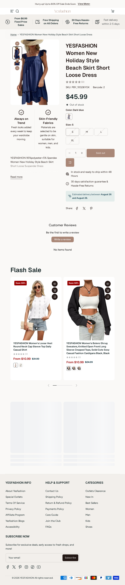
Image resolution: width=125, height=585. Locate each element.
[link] (77, 208)
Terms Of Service (15, 502)
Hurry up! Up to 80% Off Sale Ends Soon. (55, 4)
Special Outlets (14, 496)
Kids (87, 520)
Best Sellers (91, 502)
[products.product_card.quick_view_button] (55, 284)
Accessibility (13, 526)
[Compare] (70, 162)
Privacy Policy (13, 508)
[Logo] (62, 11)
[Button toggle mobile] (12, 11)
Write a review (62, 239)
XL (72, 140)
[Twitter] (14, 567)
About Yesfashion (15, 490)
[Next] (17, 68)
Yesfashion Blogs (15, 520)
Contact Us (51, 490)
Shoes (88, 526)
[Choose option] (55, 290)
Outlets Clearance (95, 490)
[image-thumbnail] (17, 52)
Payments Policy (54, 508)
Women (89, 508)
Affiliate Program (15, 514)
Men (87, 514)
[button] (17, 11)
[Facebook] (8, 567)
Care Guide (51, 514)
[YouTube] (39, 567)
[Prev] (17, 44)
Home (13, 34)
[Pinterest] (20, 567)
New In (89, 496)
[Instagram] (26, 567)
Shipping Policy (54, 496)
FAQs (48, 526)
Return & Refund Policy (58, 502)
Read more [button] (16, 176)
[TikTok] (33, 567)
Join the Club (53, 520)
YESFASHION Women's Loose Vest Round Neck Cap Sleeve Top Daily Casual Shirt (32, 346)
